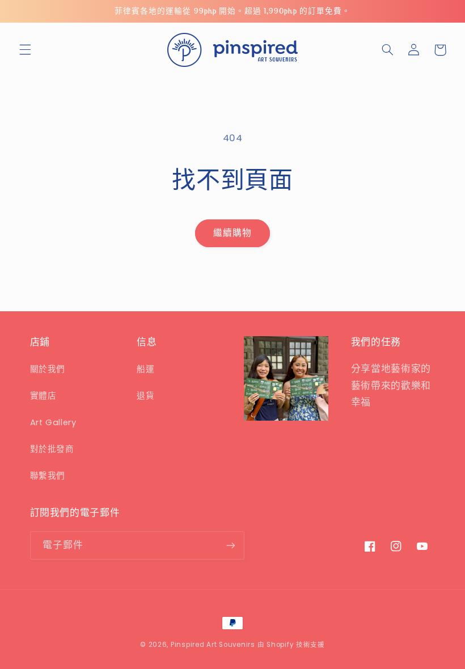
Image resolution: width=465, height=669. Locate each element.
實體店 (43, 395)
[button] (25, 50)
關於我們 (48, 369)
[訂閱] (230, 545)
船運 (145, 369)
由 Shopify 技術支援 (291, 644)
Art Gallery (53, 422)
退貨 (145, 395)
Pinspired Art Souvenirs (213, 644)
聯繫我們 (48, 475)
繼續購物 (232, 232)
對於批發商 (52, 449)
